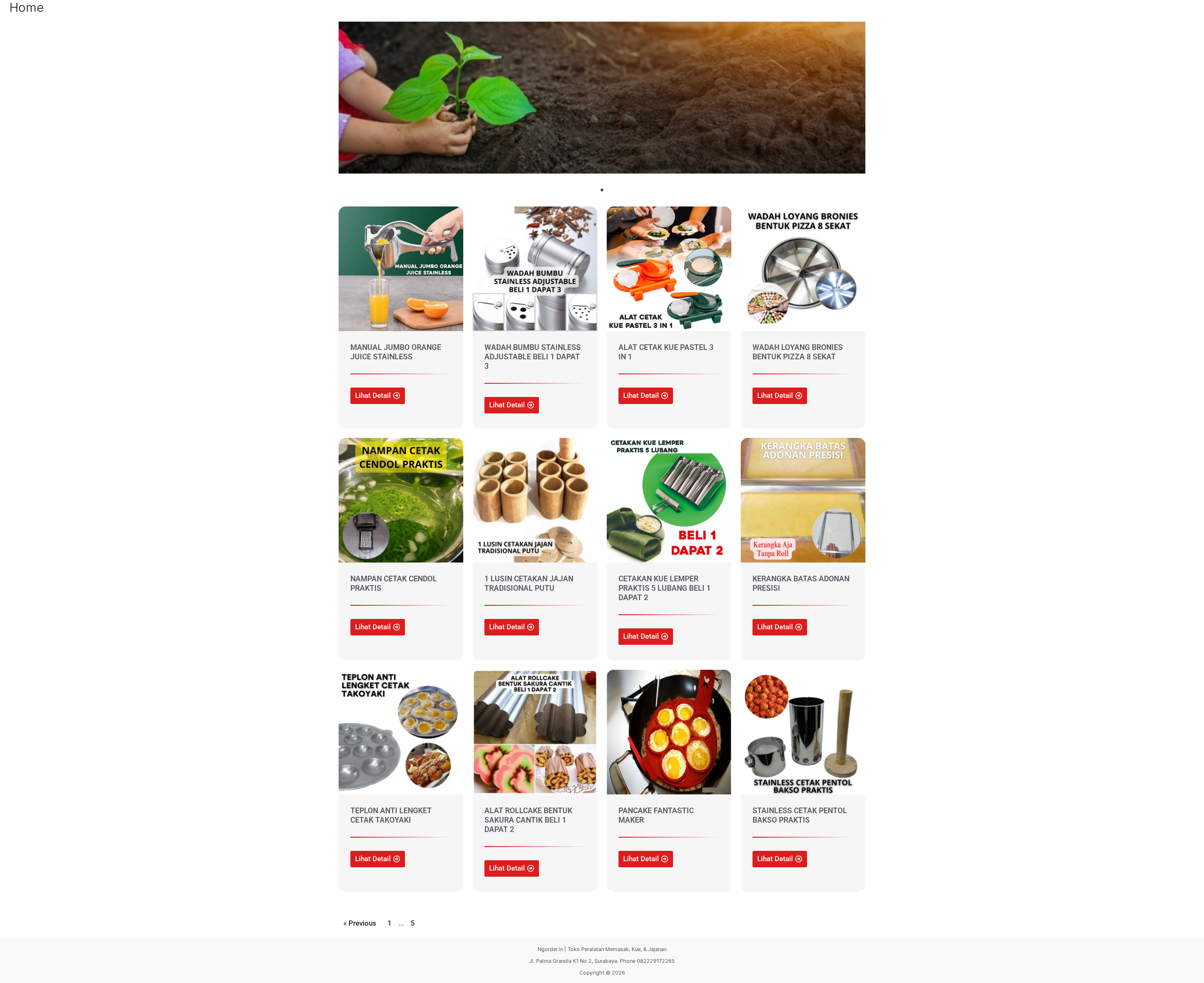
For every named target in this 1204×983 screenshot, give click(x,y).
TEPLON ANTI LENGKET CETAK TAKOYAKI (391, 815)
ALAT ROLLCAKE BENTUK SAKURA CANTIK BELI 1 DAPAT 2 (528, 820)
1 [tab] (602, 190)
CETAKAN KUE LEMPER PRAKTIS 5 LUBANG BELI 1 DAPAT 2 (664, 588)
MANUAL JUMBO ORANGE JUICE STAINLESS (395, 352)
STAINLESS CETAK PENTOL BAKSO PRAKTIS (799, 815)
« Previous (359, 923)
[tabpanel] (602, 98)
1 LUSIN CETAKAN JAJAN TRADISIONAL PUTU (528, 583)
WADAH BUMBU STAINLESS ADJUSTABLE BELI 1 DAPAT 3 (532, 357)
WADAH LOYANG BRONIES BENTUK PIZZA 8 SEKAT (797, 352)
